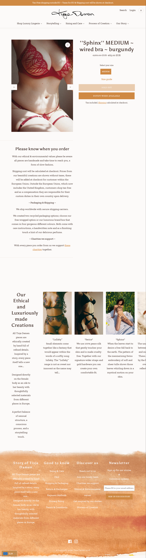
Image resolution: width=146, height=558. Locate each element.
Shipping (102, 102)
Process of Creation (87, 507)
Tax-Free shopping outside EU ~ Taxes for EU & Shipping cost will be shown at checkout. (73, 2)
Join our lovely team (87, 477)
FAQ (56, 477)
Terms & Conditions (56, 507)
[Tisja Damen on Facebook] (70, 542)
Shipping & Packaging (56, 483)
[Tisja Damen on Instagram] (76, 542)
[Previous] (14, 87)
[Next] (70, 87)
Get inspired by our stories (87, 501)
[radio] (105, 71)
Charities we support (88, 483)
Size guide (106, 79)
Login (133, 10)
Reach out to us (87, 471)
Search (123, 10)
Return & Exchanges (57, 489)
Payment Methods (56, 495)
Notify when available (106, 96)
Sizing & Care (57, 471)
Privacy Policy (56, 501)
